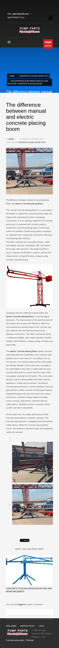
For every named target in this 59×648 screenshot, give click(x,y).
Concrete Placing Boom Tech (32, 142)
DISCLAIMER (11, 626)
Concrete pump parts (15, 640)
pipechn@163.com (21, 14)
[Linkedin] (17, 5)
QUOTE (48, 44)
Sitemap (29, 640)
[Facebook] (8, 5)
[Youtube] (22, 5)
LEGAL (41, 626)
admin (11, 139)
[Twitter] (13, 5)
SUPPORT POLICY (27, 626)
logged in (22, 604)
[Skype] (26, 5)
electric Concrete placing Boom (29, 203)
